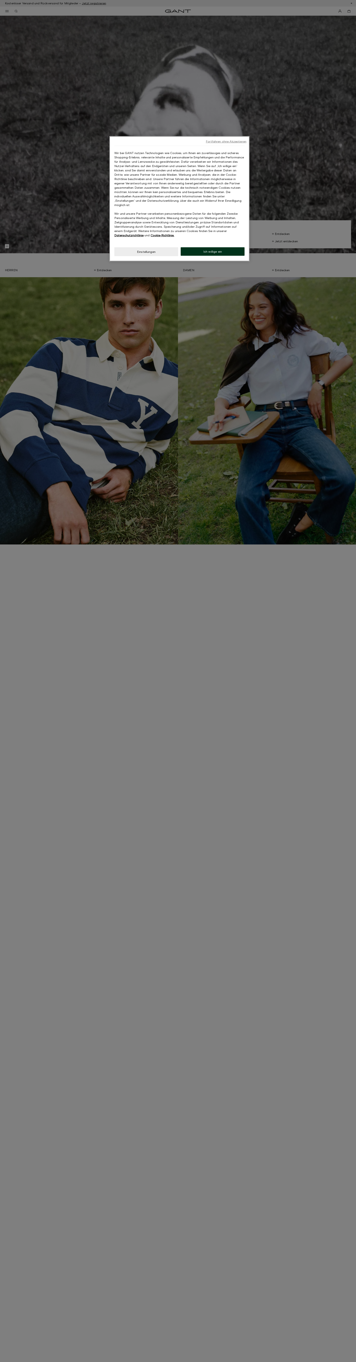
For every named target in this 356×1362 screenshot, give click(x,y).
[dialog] (179, 198)
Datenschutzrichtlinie (129, 235)
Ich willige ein (212, 251)
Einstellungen (146, 251)
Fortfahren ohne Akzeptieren (226, 141)
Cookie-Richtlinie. (162, 235)
